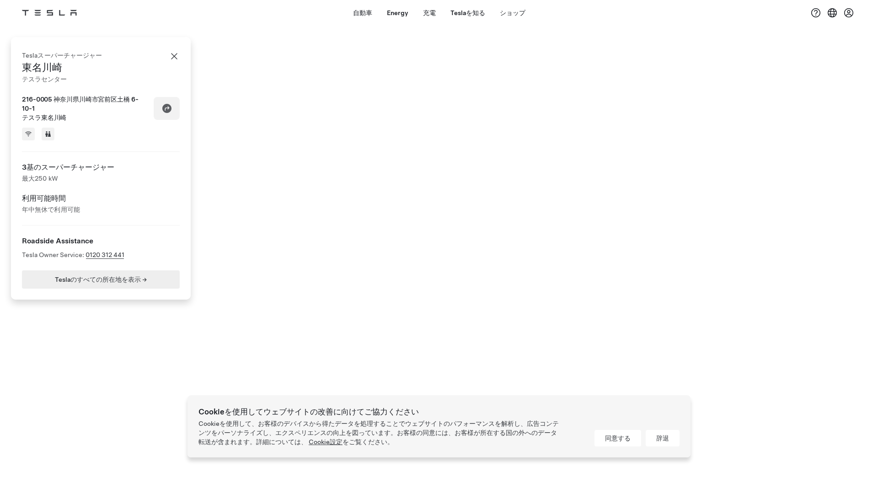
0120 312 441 (105, 254)
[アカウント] (848, 12)
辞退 (662, 438)
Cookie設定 (326, 442)
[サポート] (815, 12)
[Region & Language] (832, 12)
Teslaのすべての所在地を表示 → (101, 279)
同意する (618, 438)
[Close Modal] (174, 56)
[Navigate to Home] (49, 12)
